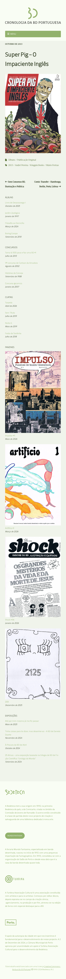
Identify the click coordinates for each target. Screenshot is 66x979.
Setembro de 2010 (13, 237)
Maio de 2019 (11, 326)
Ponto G (8, 323)
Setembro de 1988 (13, 276)
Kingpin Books (37, 165)
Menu (13, 34)
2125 (7, 702)
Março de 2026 (11, 531)
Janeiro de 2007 (12, 287)
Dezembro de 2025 (13, 705)
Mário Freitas (52, 165)
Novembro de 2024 (13, 738)
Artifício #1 (9, 528)
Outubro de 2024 (12, 748)
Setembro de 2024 (13, 762)
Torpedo (8, 302)
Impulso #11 (10, 435)
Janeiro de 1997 (12, 216)
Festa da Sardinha (13, 333)
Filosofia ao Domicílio (14, 223)
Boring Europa (11, 233)
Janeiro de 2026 (12, 623)
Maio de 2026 (11, 439)
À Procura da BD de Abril (16, 745)
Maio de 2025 (11, 724)
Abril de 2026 (11, 306)
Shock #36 (9, 619)
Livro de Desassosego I (15, 202)
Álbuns (11, 159)
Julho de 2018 (11, 336)
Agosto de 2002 (12, 266)
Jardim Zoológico (12, 213)
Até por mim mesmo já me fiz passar (22, 721)
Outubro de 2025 (12, 206)
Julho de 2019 (11, 316)
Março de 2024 (11, 226)
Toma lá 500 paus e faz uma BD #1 (20, 252)
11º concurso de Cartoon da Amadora (21, 263)
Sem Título (10, 313)
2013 (10, 165)
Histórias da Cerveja (14, 273)
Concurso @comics (13, 283)
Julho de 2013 (11, 256)
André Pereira (21, 165)
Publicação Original (26, 159)
